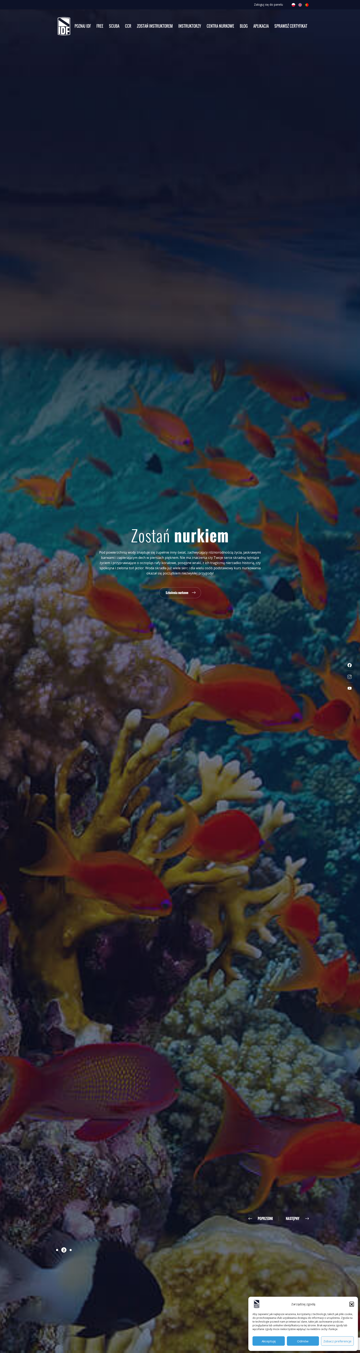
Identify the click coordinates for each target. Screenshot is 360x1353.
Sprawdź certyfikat (290, 26)
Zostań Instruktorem (155, 26)
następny (292, 1218)
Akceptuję (269, 1341)
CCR (128, 26)
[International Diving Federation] (64, 26)
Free (99, 26)
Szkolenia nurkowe (177, 592)
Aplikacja (261, 26)
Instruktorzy (189, 26)
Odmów (303, 1341)
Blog (244, 26)
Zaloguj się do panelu (268, 4)
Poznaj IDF (83, 26)
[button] (352, 1304)
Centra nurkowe (220, 26)
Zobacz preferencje (337, 1341)
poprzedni (265, 1218)
